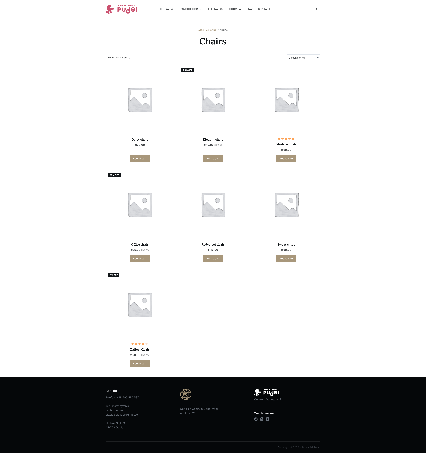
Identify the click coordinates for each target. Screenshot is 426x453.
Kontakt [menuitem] (264, 9)
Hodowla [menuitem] (234, 9)
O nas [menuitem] (250, 9)
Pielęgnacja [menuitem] (214, 9)
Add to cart (140, 158)
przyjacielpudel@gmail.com (123, 414)
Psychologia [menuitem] (189, 9)
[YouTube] (267, 419)
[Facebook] (256, 419)
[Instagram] (261, 419)
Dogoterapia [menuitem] (164, 9)
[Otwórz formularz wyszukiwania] (316, 9)
